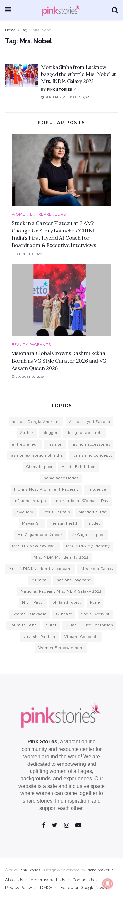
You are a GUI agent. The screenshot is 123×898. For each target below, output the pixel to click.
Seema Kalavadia (29, 614)
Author (26, 433)
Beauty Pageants (31, 345)
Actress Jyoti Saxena (89, 422)
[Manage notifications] (107, 883)
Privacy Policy (18, 887)
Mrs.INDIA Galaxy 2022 (34, 546)
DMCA (46, 887)
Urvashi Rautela (39, 637)
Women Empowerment (61, 648)
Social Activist (95, 614)
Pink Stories (59, 89)
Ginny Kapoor (39, 467)
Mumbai (39, 580)
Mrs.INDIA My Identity (88, 546)
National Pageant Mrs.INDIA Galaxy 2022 (61, 591)
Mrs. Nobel (42, 30)
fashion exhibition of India (36, 455)
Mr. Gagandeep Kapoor (39, 535)
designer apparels (84, 433)
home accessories (61, 478)
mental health (65, 524)
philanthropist (66, 602)
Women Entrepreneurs (39, 214)
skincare (63, 614)
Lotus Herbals (56, 512)
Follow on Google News (83, 887)
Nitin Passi (33, 602)
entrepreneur (25, 444)
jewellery (24, 512)
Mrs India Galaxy (97, 569)
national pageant (74, 580)
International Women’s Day (82, 501)
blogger (50, 433)
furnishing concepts (92, 455)
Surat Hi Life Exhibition (89, 625)
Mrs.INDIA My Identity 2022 (61, 557)
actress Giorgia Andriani (36, 422)
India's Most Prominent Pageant (46, 489)
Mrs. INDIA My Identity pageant (40, 569)
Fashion (55, 444)
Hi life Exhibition (79, 467)
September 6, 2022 (60, 97)
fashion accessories (91, 444)
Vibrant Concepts (81, 637)
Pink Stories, (43, 741)
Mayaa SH (32, 524)
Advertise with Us (48, 879)
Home (10, 30)
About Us (14, 879)
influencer (97, 489)
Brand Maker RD (100, 870)
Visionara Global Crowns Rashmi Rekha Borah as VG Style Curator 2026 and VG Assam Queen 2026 (59, 360)
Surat (51, 625)
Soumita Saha (23, 625)
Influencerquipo (30, 501)
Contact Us (83, 879)
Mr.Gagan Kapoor (88, 535)
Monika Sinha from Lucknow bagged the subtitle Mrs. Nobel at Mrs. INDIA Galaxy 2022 (78, 74)
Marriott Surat (93, 512)
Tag (24, 30)
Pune (95, 602)
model (94, 524)
